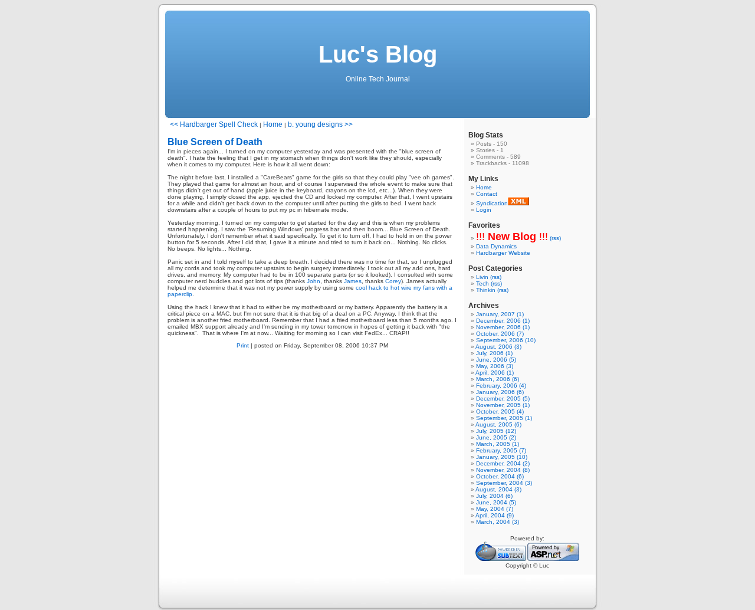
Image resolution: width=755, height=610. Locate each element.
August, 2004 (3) (498, 489)
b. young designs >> (320, 124)
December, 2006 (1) (503, 320)
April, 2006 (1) (494, 372)
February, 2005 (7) (501, 450)
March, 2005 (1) (497, 444)
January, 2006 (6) (500, 392)
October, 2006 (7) (500, 333)
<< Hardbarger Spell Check (214, 124)
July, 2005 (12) (496, 431)
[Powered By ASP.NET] (553, 559)
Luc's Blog (378, 54)
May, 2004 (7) (494, 509)
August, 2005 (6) (498, 424)
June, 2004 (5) (496, 502)
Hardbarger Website (503, 253)
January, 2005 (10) (501, 457)
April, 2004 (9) (494, 515)
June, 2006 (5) (496, 359)
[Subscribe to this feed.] (518, 203)
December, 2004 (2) (503, 463)
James (353, 281)
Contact (486, 194)
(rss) (555, 238)
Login (483, 209)
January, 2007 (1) (500, 314)
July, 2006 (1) (494, 353)
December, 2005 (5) (503, 398)
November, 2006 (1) (503, 327)
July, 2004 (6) (494, 496)
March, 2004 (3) (497, 522)
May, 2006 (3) (494, 366)
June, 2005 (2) (496, 437)
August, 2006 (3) (498, 346)
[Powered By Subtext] (500, 559)
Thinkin (485, 290)
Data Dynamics (496, 246)
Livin (482, 277)
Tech (482, 283)
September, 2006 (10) (506, 340)
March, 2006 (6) (497, 379)
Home (273, 124)
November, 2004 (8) (503, 470)
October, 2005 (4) (500, 411)
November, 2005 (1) (503, 405)
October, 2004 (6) (500, 476)
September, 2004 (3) (504, 483)
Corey (393, 281)
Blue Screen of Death (215, 142)
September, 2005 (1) (504, 418)
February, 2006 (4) (501, 385)
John (313, 281)
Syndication (492, 203)
